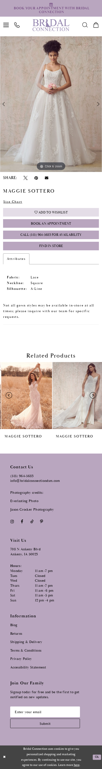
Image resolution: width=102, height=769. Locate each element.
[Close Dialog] (4, 757)
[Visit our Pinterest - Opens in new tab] (41, 521)
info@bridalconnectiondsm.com (35, 481)
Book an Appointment (51, 224)
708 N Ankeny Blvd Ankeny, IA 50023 (25, 551)
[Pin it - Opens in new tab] (36, 177)
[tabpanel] (51, 104)
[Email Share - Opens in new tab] (46, 178)
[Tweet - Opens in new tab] (25, 177)
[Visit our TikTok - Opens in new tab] (31, 521)
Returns (16, 633)
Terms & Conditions (25, 650)
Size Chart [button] (12, 202)
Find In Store (51, 246)
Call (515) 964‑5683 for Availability (51, 235)
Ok (97, 757)
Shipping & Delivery (26, 642)
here (76, 765)
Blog (13, 625)
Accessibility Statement (28, 667)
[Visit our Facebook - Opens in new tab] (22, 521)
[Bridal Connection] (51, 25)
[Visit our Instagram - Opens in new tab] (12, 521)
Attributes (16, 259)
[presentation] (25, 395)
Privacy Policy (21, 659)
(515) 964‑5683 (22, 476)
